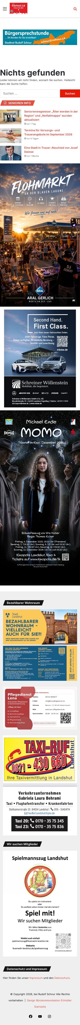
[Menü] (5, 10)
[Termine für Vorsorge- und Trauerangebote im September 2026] (10, 135)
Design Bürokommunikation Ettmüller (49, 1000)
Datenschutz (62, 977)
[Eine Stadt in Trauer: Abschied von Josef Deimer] (10, 153)
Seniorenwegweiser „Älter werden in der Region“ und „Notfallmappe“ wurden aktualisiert (51, 115)
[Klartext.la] (18, 8)
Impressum (36, 977)
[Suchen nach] (75, 10)
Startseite (40, 1006)
